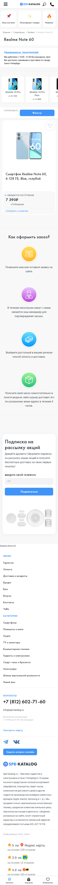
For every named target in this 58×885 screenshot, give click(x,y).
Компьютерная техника (16, 649)
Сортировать (11, 111)
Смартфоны (10, 622)
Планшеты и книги (13, 629)
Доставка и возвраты (15, 576)
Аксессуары (10, 669)
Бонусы (7, 595)
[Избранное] (50, 126)
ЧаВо (6, 609)
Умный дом (9, 682)
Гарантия (8, 562)
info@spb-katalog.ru (13, 710)
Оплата (7, 569)
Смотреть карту (13, 730)
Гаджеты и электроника (16, 655)
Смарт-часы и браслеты (17, 662)
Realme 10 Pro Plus (37, 95)
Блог (5, 589)
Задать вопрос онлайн (20, 752)
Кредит (7, 582)
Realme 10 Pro (12, 94)
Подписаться (29, 491)
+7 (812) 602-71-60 (24, 702)
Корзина (29, 883)
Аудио (6, 636)
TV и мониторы (11, 642)
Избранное (48, 883)
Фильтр (37, 112)
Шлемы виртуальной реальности (21, 675)
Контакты (8, 602)
